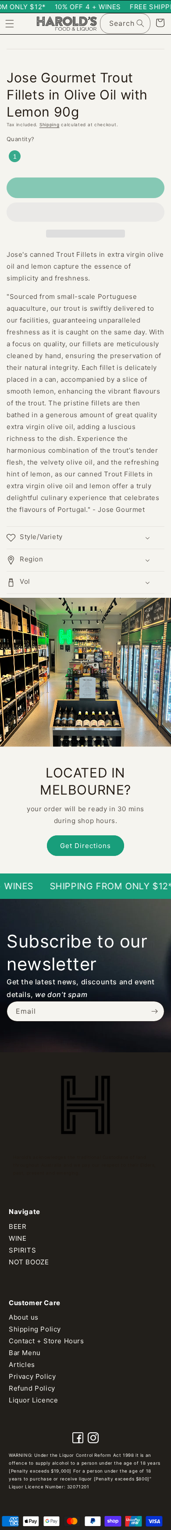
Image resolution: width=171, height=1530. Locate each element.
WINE (17, 1238)
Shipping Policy (35, 1329)
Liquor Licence (33, 1400)
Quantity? (21, 138)
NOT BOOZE (29, 1262)
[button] (85, 212)
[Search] (140, 23)
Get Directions (85, 845)
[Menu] (9, 23)
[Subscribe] (154, 1011)
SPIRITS (22, 1250)
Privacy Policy (32, 1376)
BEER (17, 1226)
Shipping (49, 124)
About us (24, 1317)
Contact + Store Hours (46, 1341)
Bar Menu (25, 1353)
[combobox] (125, 23)
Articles (22, 1364)
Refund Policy (32, 1388)
